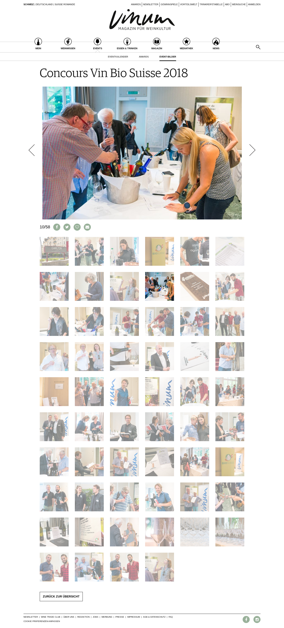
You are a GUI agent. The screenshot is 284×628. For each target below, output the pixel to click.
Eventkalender (118, 56)
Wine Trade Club (50, 617)
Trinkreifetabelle (211, 4)
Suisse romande (65, 4)
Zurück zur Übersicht (61, 596)
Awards (136, 4)
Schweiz (28, 4)
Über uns (68, 617)
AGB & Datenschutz (154, 617)
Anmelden (254, 4)
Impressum (133, 617)
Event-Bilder (167, 56)
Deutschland (44, 4)
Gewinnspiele (169, 4)
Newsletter (150, 4)
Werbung (106, 617)
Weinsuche (239, 4)
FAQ (171, 617)
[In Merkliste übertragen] (77, 227)
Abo (227, 4)
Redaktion (83, 617)
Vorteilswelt (188, 4)
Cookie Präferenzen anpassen (41, 621)
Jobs (95, 617)
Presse (119, 617)
